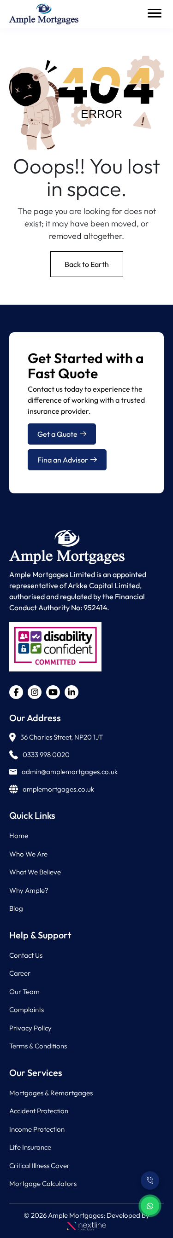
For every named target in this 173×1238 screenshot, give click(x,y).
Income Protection (37, 1129)
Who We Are (28, 854)
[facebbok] (16, 692)
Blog (16, 908)
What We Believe (35, 872)
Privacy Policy (30, 1028)
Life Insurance (30, 1147)
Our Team (24, 991)
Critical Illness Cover (39, 1165)
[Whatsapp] (150, 1206)
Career (19, 973)
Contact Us (25, 955)
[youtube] (53, 692)
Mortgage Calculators (43, 1183)
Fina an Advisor (62, 459)
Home (18, 835)
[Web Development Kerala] (86, 1225)
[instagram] (35, 692)
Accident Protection (38, 1110)
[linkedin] (71, 692)
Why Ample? (28, 890)
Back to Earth (87, 264)
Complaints (26, 1009)
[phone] (150, 1180)
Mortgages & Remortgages (51, 1092)
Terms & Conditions (38, 1045)
